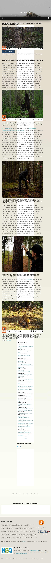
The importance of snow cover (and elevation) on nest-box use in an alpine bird (25, 366)
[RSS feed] (37, 493)
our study (29, 279)
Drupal (14, 558)
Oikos (47, 552)
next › (25, 438)
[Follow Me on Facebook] (16, 493)
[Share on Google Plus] (20, 493)
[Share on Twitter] (13, 493)
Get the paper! (8, 51)
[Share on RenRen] (30, 493)
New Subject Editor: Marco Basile (25, 413)
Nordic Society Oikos (34, 550)
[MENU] (2, 18)
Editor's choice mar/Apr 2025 (24, 397)
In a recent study (7, 129)
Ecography (32, 552)
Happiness (40, 558)
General (9, 340)
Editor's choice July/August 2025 (25, 379)
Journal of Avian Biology (40, 552)
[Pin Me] (27, 493)
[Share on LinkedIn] (23, 493)
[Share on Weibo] (34, 493)
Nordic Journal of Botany (21, 553)
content (24, 541)
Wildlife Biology (25, 12)
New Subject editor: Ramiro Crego (25, 394)
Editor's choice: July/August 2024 (25, 420)
